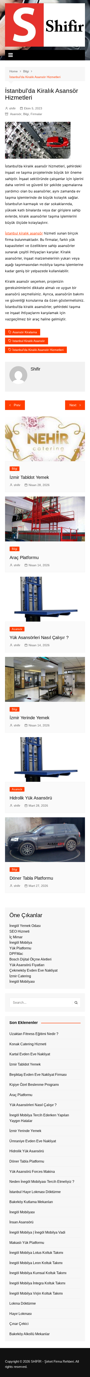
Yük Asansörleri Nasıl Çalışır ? (39, 637)
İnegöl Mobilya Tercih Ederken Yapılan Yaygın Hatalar (39, 1118)
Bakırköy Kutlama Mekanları (31, 1202)
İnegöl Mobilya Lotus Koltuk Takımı (36, 1253)
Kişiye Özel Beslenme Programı (34, 1084)
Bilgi (26, 114)
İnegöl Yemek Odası (25, 926)
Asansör (15, 114)
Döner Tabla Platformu (31, 878)
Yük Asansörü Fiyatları (26, 965)
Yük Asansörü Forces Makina (32, 1171)
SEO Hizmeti (19, 931)
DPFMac (16, 953)
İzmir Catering (20, 976)
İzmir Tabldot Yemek (29, 477)
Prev (17, 405)
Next (72, 405)
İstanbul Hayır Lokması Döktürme (35, 1192)
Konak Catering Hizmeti (27, 1044)
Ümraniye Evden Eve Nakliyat (32, 1141)
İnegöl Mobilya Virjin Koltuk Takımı (36, 1293)
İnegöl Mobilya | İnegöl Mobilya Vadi (37, 1232)
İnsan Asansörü (21, 1222)
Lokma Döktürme (22, 1303)
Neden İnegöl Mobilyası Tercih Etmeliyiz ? (41, 1181)
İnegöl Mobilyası (22, 981)
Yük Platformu (20, 948)
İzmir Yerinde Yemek (29, 717)
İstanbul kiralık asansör (24, 233)
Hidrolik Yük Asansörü (31, 798)
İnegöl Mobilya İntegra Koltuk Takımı (37, 1283)
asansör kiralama (24, 332)
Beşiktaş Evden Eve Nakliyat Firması (38, 1074)
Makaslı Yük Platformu (26, 1242)
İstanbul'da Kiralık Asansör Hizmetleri (38, 350)
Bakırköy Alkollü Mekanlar (29, 1334)
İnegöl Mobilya (20, 942)
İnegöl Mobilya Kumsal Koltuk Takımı (37, 1273)
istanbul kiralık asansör (28, 341)
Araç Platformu (24, 557)
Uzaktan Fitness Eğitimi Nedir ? (33, 1034)
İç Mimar (15, 937)
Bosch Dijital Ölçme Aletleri (30, 959)
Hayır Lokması (20, 1314)
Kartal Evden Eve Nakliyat (29, 1054)
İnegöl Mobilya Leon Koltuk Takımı (35, 1263)
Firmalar (36, 114)
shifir (12, 108)
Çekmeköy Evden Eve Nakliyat (33, 970)
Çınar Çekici (19, 1324)
